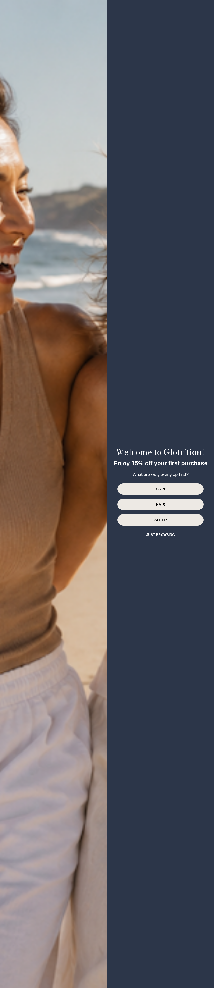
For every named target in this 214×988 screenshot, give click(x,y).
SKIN (160, 489)
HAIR (160, 504)
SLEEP (160, 520)
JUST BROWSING (160, 535)
